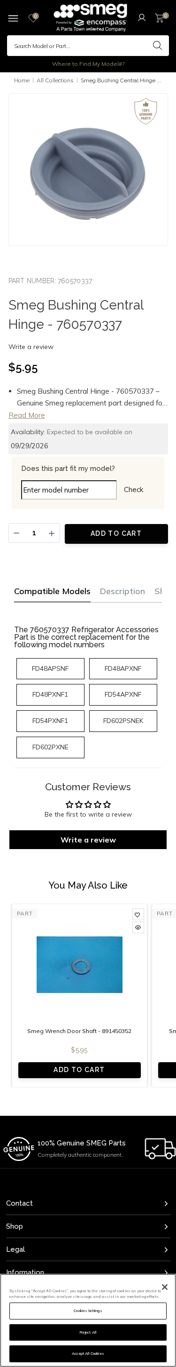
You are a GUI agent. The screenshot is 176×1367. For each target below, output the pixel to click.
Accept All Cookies (88, 1353)
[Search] (157, 45)
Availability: (28, 432)
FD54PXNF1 (50, 720)
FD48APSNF (50, 668)
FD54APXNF (123, 694)
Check (133, 489)
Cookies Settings (88, 1310)
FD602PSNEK (123, 720)
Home (22, 80)
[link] (138, 914)
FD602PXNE (50, 747)
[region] (88, 1320)
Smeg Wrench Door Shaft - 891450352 (79, 1030)
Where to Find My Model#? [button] (88, 63)
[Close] (164, 1287)
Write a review (31, 346)
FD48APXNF (123, 668)
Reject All (88, 1332)
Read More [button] (26, 415)
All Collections (55, 80)
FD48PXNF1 (50, 694)
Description (122, 591)
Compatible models (52, 591)
